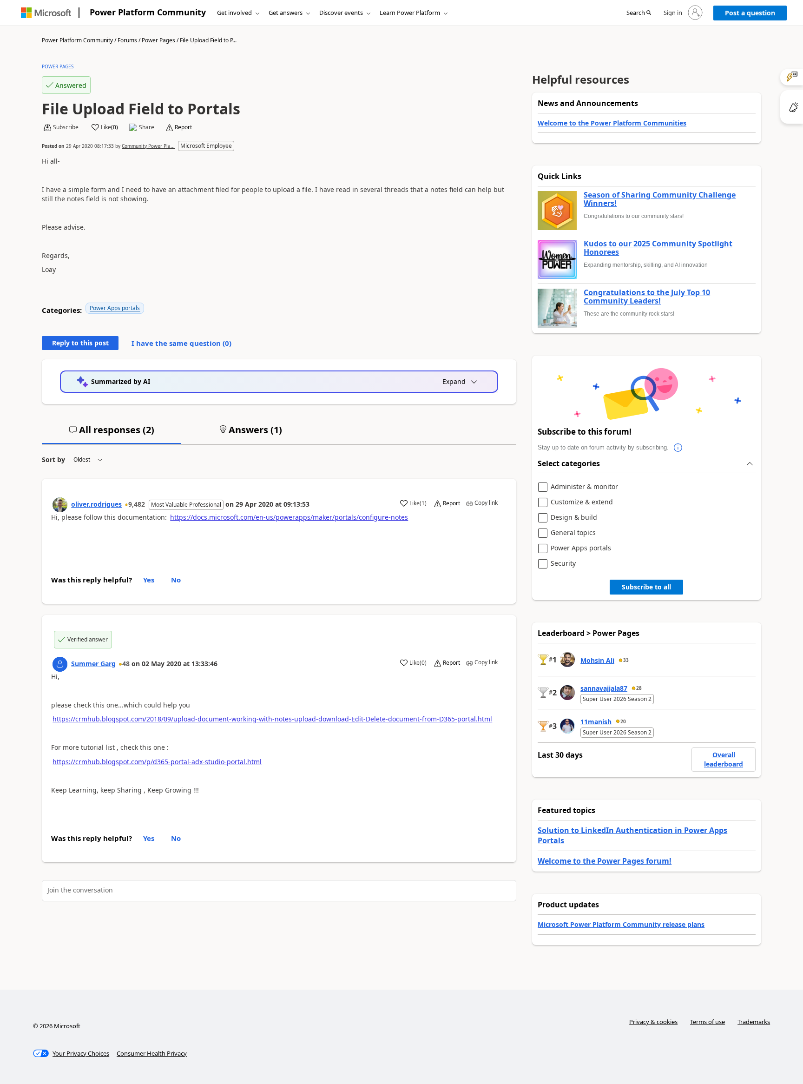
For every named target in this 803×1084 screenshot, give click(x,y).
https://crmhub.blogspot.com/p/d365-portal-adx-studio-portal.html (157, 761)
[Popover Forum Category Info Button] (678, 447)
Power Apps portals (115, 308)
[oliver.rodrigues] (60, 504)
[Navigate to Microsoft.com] (46, 12)
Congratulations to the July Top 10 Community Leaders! (647, 297)
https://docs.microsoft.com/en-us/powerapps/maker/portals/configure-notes (289, 517)
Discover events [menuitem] (341, 12)
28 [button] (639, 688)
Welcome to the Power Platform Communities (612, 123)
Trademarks (753, 1022)
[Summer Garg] (60, 664)
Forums (127, 40)
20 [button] (623, 721)
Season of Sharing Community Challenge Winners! (660, 199)
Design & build (574, 518)
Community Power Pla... (148, 146)
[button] (639, 13)
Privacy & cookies (653, 1022)
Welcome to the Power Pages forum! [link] (604, 861)
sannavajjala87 (603, 688)
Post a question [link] (750, 12)
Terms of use (707, 1022)
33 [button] (626, 660)
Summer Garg (93, 663)
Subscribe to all (646, 586)
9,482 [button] (136, 504)
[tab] (111, 433)
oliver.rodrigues (96, 504)
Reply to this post (80, 342)
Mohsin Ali (597, 660)
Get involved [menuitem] (234, 12)
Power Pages (158, 40)
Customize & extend (582, 502)
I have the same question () (181, 343)
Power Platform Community (148, 12)
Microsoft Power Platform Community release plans (621, 924)
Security (563, 564)
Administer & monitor (584, 487)
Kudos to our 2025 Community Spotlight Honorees (658, 248)
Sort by (53, 459)
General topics (573, 533)
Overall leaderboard (723, 759)
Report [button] (183, 127)
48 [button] (126, 663)
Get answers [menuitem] (286, 12)
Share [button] (146, 127)
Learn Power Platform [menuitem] (410, 12)
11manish (596, 721)
